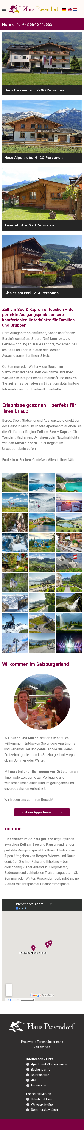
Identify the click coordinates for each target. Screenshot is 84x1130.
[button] (3, 8)
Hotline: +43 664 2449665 (27, 24)
